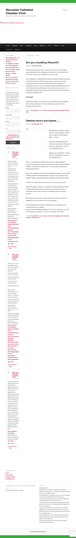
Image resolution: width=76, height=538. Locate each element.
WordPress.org (10, 479)
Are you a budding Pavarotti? (42, 62)
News (21, 45)
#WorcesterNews (12, 220)
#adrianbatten (14, 359)
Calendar (14, 45)
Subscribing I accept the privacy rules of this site (12, 137)
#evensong (10, 441)
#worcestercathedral (13, 232)
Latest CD (28, 45)
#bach (9, 359)
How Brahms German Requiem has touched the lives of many (12, 81)
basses (45, 216)
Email (7, 122)
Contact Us (9, 49)
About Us (17, 49)
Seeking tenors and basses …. (43, 120)
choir (49, 216)
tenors (45, 110)
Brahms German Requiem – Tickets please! (11, 73)
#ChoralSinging (12, 222)
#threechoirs (11, 342)
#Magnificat (11, 340)
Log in (7, 473)
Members (42, 45)
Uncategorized (35, 110)
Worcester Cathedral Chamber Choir (19, 11)
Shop (35, 45)
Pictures (56, 45)
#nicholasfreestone (13, 241)
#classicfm (10, 348)
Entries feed (9, 475)
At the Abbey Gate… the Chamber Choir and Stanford (12, 60)
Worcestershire (36, 217)
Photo (12, 244)
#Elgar (16, 342)
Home (7, 45)
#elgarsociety (11, 355)
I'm (7, 128)
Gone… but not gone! (12, 77)
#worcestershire (12, 235)
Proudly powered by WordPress (38, 531)
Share (10, 248)
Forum (49, 45)
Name (7, 108)
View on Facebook (12, 246)
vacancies (50, 110)
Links (63, 45)
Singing (57, 216)
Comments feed (10, 477)
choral (52, 216)
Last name (9, 115)
